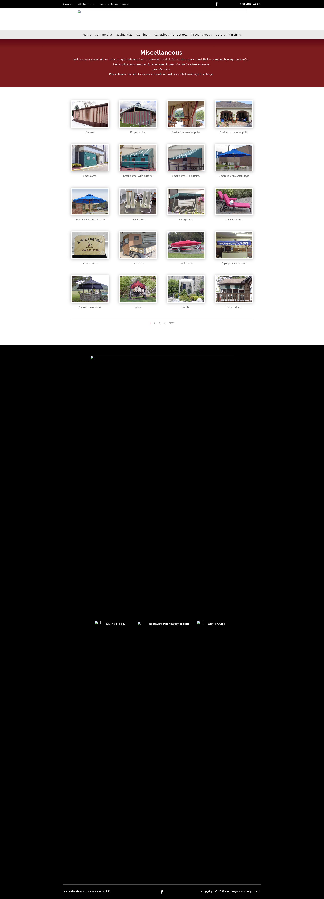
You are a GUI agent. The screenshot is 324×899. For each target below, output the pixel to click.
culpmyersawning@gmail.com (168, 624)
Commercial (103, 35)
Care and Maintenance (113, 4)
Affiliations (86, 4)
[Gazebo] (138, 301)
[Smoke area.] (90, 169)
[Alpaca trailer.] (90, 257)
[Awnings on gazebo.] (90, 301)
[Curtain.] (90, 126)
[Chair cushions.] (234, 213)
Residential (124, 35)
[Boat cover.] (186, 257)
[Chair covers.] (138, 213)
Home (87, 35)
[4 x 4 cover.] (138, 257)
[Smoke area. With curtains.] (138, 169)
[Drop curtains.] (138, 126)
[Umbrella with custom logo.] (234, 169)
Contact (69, 4)
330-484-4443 (250, 4)
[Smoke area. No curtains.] (186, 169)
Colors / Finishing (228, 35)
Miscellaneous (201, 35)
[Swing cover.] (186, 213)
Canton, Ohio (216, 624)
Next (172, 323)
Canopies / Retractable (171, 35)
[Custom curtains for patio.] (186, 126)
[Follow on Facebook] (216, 4)
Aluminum (143, 35)
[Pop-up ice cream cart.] (234, 257)
